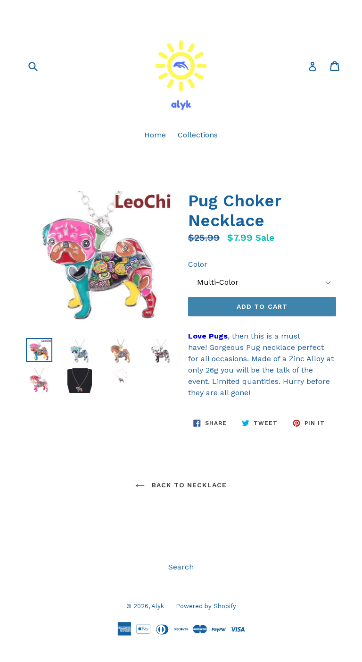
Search (181, 566)
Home (155, 134)
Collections (198, 134)
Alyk (157, 606)
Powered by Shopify (206, 606)
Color (197, 264)
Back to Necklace (188, 485)
